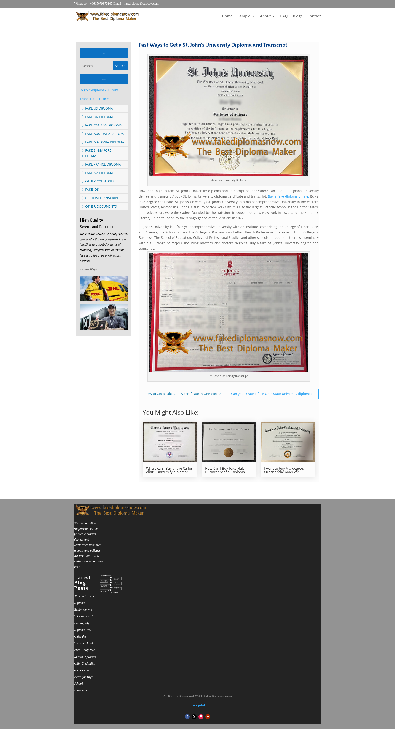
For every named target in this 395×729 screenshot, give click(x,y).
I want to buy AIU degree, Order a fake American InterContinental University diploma (285, 470)
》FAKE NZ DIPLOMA (97, 173)
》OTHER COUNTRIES (98, 181)
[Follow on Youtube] (207, 716)
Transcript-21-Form (94, 98)
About (265, 16)
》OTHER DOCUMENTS (99, 206)
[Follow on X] (194, 716)
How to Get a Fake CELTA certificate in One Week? (181, 393)
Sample (244, 16)
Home (227, 16)
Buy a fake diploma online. (288, 196)
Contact (314, 16)
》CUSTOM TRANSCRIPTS (101, 198)
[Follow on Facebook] (187, 716)
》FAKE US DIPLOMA (97, 108)
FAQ (284, 16)
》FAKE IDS (90, 189)
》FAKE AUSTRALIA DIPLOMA (103, 133)
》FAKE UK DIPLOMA (97, 117)
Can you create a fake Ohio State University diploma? (273, 393)
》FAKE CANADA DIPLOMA (102, 125)
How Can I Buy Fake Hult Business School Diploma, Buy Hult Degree (225, 470)
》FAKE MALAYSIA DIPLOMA (103, 142)
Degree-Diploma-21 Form (99, 90)
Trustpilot (197, 705)
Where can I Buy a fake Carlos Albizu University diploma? (169, 470)
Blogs (297, 16)
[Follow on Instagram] (200, 716)
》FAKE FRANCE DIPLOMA (101, 164)
